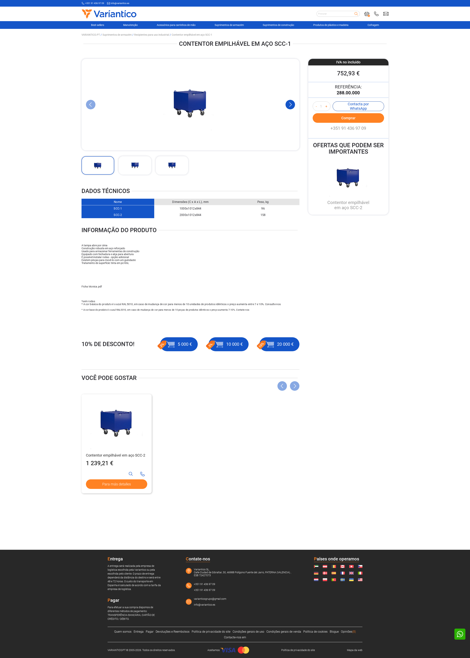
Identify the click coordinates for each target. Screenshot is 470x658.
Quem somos (122, 631)
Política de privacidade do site (211, 631)
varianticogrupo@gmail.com (210, 598)
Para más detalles (116, 484)
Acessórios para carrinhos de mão (176, 25)
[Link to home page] (109, 14)
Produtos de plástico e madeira (330, 25)
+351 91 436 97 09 (94, 3)
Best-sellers (97, 25)
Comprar (348, 118)
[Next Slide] (290, 104)
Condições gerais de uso (248, 631)
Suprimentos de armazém (229, 25)
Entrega (139, 631)
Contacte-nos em (235, 637)
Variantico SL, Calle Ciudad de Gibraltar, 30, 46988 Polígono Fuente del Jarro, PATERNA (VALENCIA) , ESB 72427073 (242, 572)
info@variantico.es (120, 3)
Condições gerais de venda (283, 631)
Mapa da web (354, 650)
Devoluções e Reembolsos (172, 631)
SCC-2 (118, 215)
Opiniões (348, 631)
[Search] (356, 14)
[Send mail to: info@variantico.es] (385, 13)
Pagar (149, 631)
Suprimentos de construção (278, 25)
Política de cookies (315, 631)
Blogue (334, 631)
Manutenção (130, 25)
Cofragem (373, 25)
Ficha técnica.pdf (92, 286)
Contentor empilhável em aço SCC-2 (115, 455)
